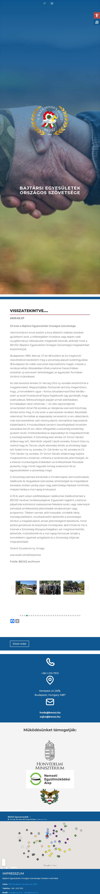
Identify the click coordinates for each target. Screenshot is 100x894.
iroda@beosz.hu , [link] (16, 892)
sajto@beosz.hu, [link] (31, 892)
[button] (20, 615)
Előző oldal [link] (19, 643)
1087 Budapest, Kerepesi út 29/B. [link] (22, 884)
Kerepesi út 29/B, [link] (50, 690)
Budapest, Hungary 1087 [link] (50, 695)
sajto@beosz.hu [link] (50, 716)
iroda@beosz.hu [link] (50, 712)
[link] (97, 15)
